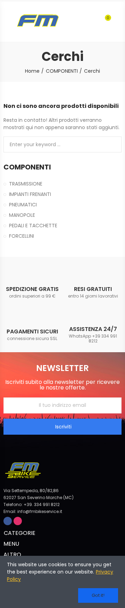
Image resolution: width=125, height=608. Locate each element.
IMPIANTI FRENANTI (30, 194)
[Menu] (6, 20)
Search (114, 144)
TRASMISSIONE (25, 183)
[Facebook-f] (7, 521)
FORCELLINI (21, 235)
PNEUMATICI (23, 204)
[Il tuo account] (118, 20)
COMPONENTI (27, 167)
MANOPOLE (22, 215)
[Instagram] (18, 521)
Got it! (98, 595)
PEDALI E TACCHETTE (33, 225)
